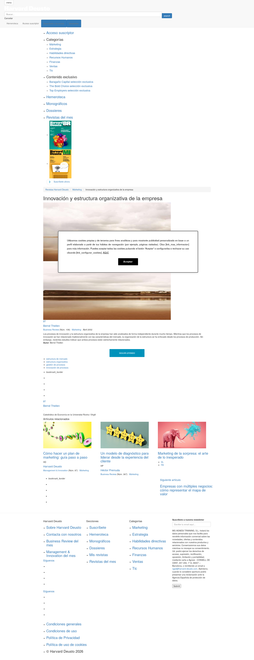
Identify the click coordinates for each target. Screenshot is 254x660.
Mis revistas (98, 554)
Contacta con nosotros (63, 534)
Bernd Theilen (51, 326)
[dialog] (128, 251)
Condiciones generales (63, 623)
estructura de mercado (56, 358)
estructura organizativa (57, 361)
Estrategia (55, 48)
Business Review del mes (62, 542)
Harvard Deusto (52, 466)
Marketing (140, 527)
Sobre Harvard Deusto (63, 527)
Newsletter (74, 23)
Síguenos (48, 560)
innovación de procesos (57, 367)
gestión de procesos (55, 364)
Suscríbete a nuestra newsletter (188, 519)
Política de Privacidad (63, 637)
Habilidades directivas (62, 53)
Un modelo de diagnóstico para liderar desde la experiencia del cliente (125, 457)
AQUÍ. (106, 252)
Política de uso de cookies (66, 644)
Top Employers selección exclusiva (69, 90)
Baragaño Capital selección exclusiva (71, 82)
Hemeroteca (12, 23)
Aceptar (128, 261)
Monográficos (56, 103)
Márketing (55, 44)
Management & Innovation (55, 470)
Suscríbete (97, 527)
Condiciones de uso (61, 630)
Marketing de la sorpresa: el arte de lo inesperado (183, 455)
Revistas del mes (59, 117)
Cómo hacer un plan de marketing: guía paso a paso (65, 455)
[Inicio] (88, 8)
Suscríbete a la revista (54, 23)
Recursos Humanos (61, 57)
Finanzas (54, 62)
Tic (51, 70)
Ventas (53, 66)
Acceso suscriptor (30, 23)
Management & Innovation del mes (61, 553)
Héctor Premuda (110, 470)
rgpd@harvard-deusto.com (184, 568)
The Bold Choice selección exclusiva (70, 86)
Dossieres (54, 110)
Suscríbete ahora (62, 181)
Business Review (51, 329)
